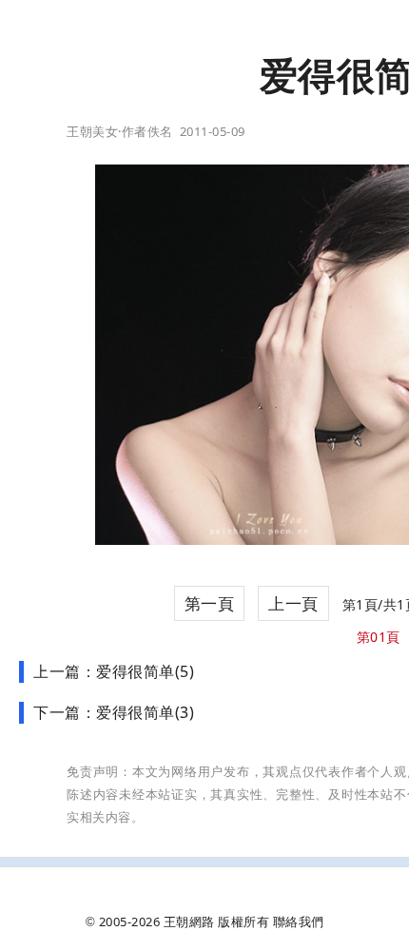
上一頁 (293, 603)
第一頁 (210, 603)
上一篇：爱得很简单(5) (113, 671)
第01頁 (378, 637)
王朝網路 (189, 921)
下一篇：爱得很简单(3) (113, 712)
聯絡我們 (298, 921)
